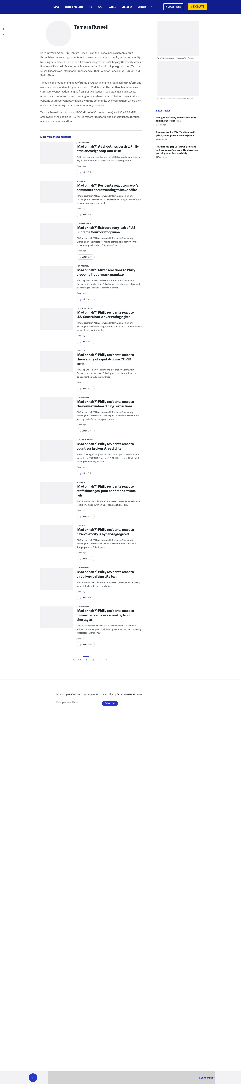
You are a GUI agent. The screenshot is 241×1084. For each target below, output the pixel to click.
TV (90, 6)
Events (112, 6)
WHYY (36, 7)
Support (142, 6)
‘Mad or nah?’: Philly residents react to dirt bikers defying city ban (105, 574)
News (56, 6)
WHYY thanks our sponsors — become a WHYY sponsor (175, 58)
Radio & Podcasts (74, 6)
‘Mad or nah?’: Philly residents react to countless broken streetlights (105, 446)
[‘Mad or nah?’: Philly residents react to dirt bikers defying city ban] (56, 580)
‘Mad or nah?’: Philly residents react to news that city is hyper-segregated (105, 531)
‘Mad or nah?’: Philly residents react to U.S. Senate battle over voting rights (105, 314)
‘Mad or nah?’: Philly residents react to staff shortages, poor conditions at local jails (107, 490)
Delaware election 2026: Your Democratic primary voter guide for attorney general (176, 134)
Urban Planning (86, 440)
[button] (33, 1077)
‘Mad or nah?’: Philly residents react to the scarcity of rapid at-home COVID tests (105, 359)
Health (81, 350)
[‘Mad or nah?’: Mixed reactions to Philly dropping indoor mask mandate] (56, 278)
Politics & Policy (85, 308)
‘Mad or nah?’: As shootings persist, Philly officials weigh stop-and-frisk (108, 148)
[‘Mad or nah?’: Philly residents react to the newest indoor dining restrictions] (56, 410)
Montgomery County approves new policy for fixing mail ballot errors (176, 119)
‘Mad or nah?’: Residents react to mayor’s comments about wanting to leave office (107, 187)
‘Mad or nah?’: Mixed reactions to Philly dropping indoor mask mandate (106, 272)
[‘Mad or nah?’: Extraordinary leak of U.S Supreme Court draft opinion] (56, 236)
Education (127, 6)
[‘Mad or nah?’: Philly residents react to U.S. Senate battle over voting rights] (56, 321)
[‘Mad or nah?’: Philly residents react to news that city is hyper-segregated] (56, 538)
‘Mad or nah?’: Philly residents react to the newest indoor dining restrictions (105, 403)
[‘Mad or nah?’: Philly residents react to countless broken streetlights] (56, 452)
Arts (100, 6)
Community (83, 142)
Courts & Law (84, 223)
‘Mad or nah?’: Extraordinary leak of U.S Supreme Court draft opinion (106, 229)
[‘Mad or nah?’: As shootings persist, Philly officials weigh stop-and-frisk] (56, 155)
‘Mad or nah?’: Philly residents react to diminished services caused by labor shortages (105, 615)
